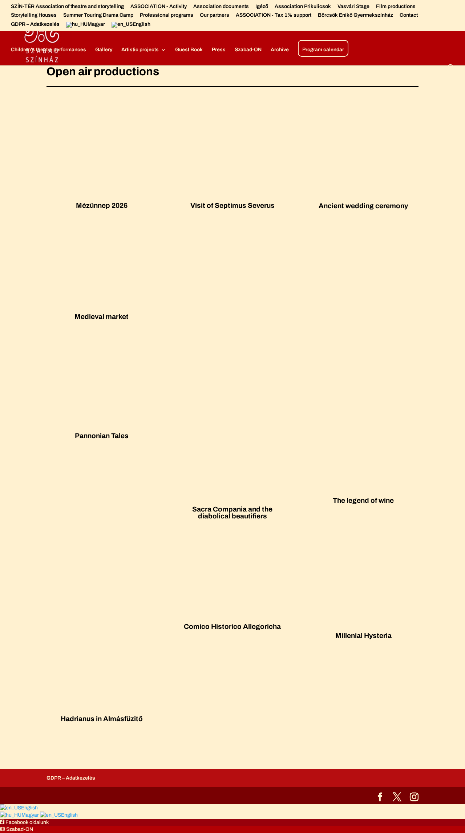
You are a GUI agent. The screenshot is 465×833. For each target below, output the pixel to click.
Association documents (221, 6)
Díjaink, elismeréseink (193, 25)
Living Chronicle (372, 25)
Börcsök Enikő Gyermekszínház (355, 15)
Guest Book (189, 49)
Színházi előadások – (254, 25)
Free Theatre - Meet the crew (124, 25)
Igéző (261, 6)
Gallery (103, 49)
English (29, 807)
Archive (280, 49)
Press (219, 49)
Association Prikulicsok (303, 6)
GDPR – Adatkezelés (35, 24)
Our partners (214, 15)
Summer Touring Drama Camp (98, 15)
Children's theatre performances (48, 49)
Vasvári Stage (353, 6)
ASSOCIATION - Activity (158, 6)
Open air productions (312, 25)
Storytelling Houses (34, 15)
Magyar (30, 815)
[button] (24, 822)
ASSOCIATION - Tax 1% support (273, 15)
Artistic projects (140, 49)
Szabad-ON (248, 49)
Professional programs (166, 15)
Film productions (396, 6)
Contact (409, 15)
